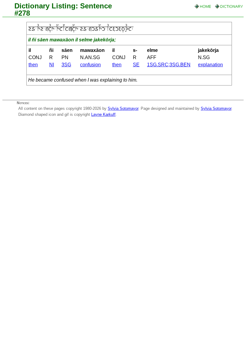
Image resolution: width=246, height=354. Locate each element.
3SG (66, 64)
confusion (90, 64)
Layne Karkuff (103, 114)
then (33, 64)
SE (136, 64)
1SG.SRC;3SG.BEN (168, 64)
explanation (210, 64)
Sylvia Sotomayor (123, 108)
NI (51, 64)
